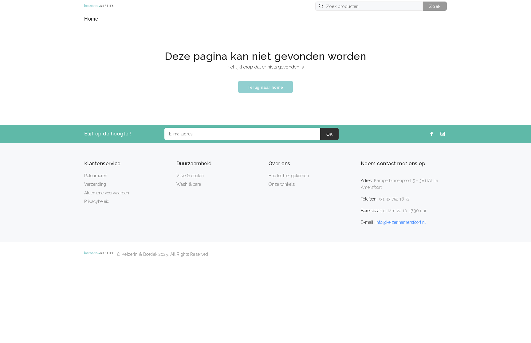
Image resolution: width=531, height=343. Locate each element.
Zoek (435, 6)
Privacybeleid (96, 201)
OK (329, 134)
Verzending (95, 184)
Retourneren (95, 175)
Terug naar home (265, 87)
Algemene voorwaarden (106, 192)
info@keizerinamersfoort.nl (401, 222)
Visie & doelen (190, 175)
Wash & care (188, 184)
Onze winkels (282, 184)
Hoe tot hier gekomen (289, 175)
